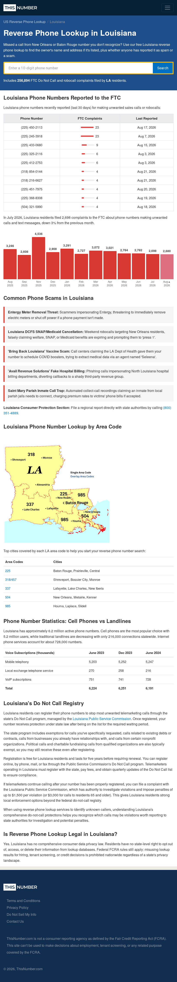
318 (7, 579)
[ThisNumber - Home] (20, 889)
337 (7, 588)
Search (162, 68)
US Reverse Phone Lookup (24, 21)
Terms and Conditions (23, 900)
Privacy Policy (17, 907)
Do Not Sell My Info (21, 914)
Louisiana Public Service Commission (102, 718)
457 (13, 579)
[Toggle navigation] (167, 7)
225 (7, 570)
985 (7, 606)
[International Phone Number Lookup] (20, 8)
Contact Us (15, 921)
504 (7, 597)
